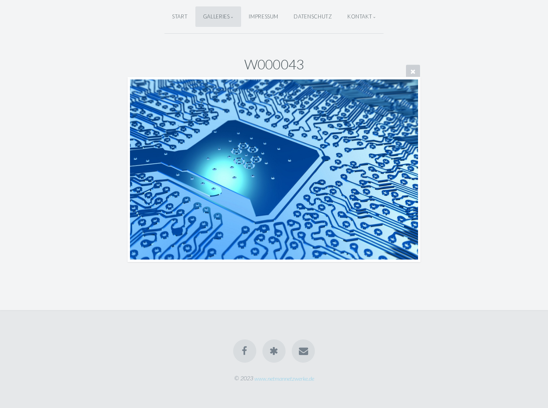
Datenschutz (313, 16)
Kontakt (359, 16)
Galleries (216, 16)
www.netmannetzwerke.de (284, 378)
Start (179, 16)
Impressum (263, 16)
